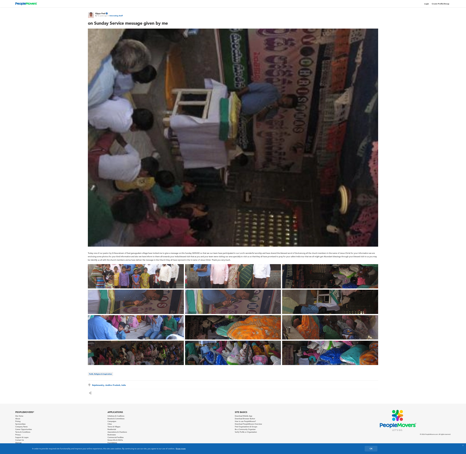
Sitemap (18, 443)
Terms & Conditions (22, 432)
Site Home (19, 416)
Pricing (18, 421)
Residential (112, 429)
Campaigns (112, 421)
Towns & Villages (114, 427)
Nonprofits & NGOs (115, 440)
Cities (110, 424)
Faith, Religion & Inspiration (100, 374)
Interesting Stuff (116, 16)
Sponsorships (20, 424)
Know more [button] (181, 448)
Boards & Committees (116, 419)
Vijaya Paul (100, 13)
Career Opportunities (23, 429)
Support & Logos (21, 437)
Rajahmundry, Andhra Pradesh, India (109, 385)
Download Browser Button (245, 419)
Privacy (18, 435)
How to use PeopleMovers (245, 421)
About (17, 419)
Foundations (112, 443)
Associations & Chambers (117, 432)
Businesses (112, 435)
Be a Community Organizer (245, 429)
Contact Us (19, 440)
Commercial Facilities (116, 437)
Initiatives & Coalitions (116, 416)
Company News (21, 427)
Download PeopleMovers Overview (248, 424)
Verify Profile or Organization (246, 432)
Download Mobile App (243, 416)
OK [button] (371, 448)
